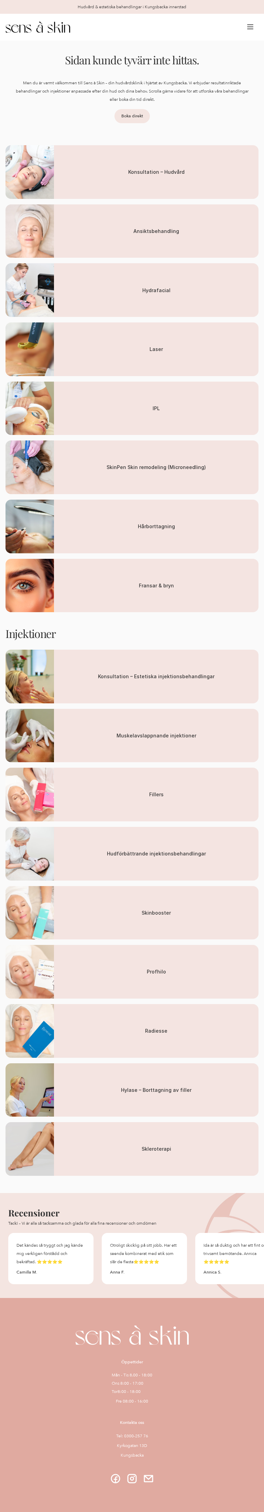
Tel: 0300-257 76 (132, 1436)
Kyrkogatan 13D (132, 1445)
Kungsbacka (132, 1455)
